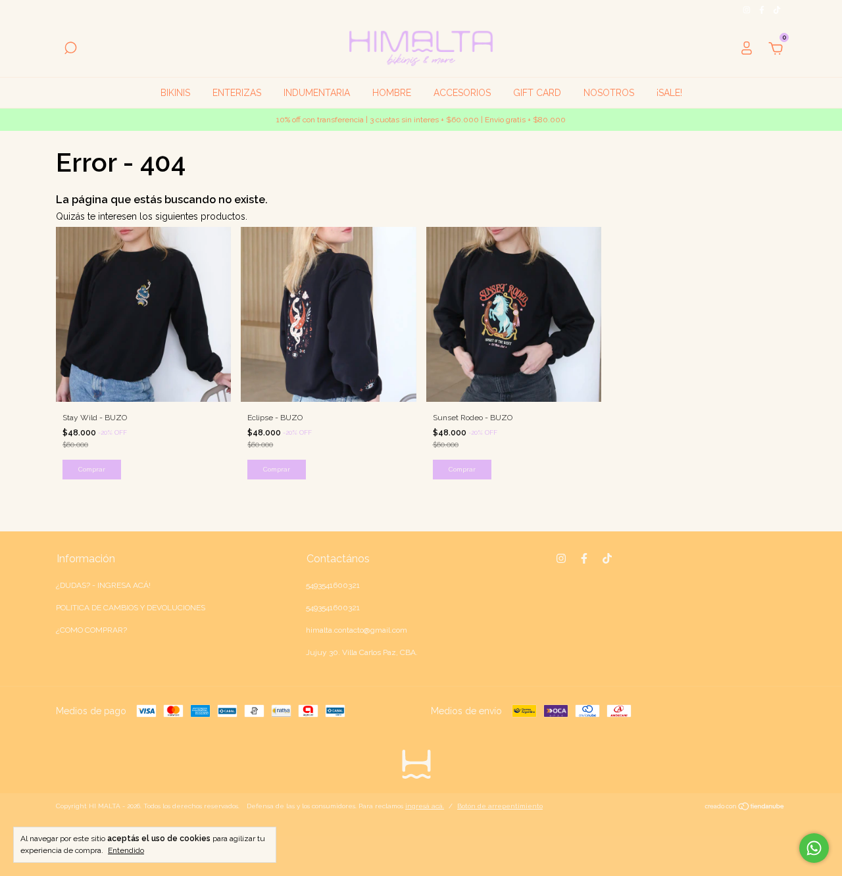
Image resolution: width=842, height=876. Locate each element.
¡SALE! (669, 92)
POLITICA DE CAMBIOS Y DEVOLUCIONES (130, 607)
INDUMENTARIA (317, 92)
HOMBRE (391, 92)
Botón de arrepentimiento (500, 806)
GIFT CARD (537, 92)
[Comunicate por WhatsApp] (814, 848)
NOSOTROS (608, 92)
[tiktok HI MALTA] (777, 9)
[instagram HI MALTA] (748, 9)
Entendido (126, 850)
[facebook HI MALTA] (763, 9)
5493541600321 (333, 585)
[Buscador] (70, 50)
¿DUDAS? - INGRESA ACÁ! (103, 585)
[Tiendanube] (745, 807)
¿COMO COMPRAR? (91, 630)
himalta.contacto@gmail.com (356, 630)
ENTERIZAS (236, 92)
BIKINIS (175, 92)
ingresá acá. (424, 806)
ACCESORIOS (462, 92)
